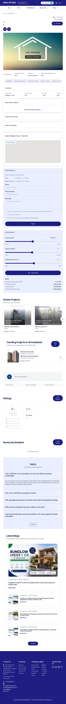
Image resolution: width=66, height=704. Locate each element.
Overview (9, 81)
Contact (58, 23)
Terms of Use (22, 667)
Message (8, 198)
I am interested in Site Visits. (14, 214)
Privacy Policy (35, 218)
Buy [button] (9, 8)
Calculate (34, 273)
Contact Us (22, 671)
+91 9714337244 (9, 682)
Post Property (47, 3)
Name (7, 184)
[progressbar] (33, 241)
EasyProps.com (48, 700)
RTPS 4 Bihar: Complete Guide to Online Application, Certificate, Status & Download (38, 630)
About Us (21, 665)
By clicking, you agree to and (22, 218)
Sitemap (21, 673)
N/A (58, 95)
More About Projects (19, 81)
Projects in (11, 13)
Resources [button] (43, 8)
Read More (11, 588)
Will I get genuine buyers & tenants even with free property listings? (32, 500)
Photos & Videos (45, 81)
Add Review (58, 398)
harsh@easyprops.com (9, 685)
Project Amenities (57, 81)
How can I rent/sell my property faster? (20, 493)
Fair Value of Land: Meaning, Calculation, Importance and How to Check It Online (38, 614)
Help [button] (54, 8)
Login (59, 3)
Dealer (26, 178)
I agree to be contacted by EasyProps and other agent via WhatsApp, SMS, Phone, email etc (29, 211)
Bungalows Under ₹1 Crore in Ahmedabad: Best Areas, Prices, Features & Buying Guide (31, 584)
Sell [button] (18, 8)
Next (62, 319)
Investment (19, 181)
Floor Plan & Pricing (33, 81)
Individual (18, 178)
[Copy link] (5, 29)
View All (55, 344)
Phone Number (10, 191)
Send (33, 224)
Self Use (27, 181)
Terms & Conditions (24, 218)
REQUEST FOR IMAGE (33, 57)
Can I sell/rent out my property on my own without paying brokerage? (28, 474)
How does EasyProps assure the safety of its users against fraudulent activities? (33, 515)
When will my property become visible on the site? (25, 507)
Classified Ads (30, 8)
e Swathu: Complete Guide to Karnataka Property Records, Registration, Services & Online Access (37, 599)
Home (5, 13)
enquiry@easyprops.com (10, 687)
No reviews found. (33, 451)
